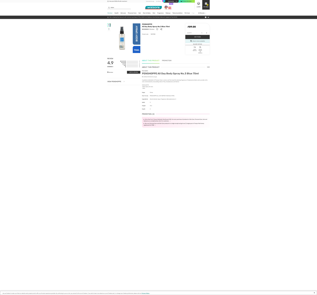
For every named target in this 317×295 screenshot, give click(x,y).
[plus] (206, 33)
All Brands (201, 13)
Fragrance (160, 13)
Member (110, 13)
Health (116, 13)
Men (154, 13)
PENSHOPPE (147, 24)
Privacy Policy (145, 293)
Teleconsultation (177, 13)
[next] (194, 13)
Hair (139, 13)
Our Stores (158, 1)
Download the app (150, 1)
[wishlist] (157, 29)
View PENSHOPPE (114, 81)
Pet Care (187, 13)
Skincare (123, 13)
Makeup (168, 13)
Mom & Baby (147, 13)
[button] (206, 5)
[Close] (314, 293)
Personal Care (132, 13)
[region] (158, 293)
